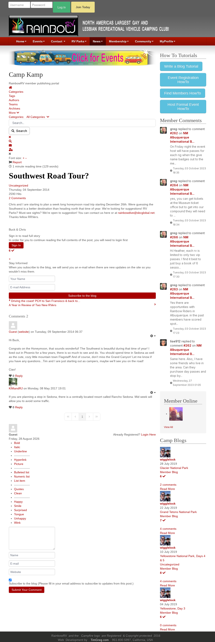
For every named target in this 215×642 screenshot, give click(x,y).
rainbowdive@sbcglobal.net (136, 212)
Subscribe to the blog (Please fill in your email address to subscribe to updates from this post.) (71, 583)
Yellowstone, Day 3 (172, 608)
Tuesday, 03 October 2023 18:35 (189, 170)
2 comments (168, 484)
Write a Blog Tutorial (181, 66)
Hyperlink (20, 459)
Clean (18, 493)
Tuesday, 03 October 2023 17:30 (189, 274)
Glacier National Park (174, 468)
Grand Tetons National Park (178, 512)
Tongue (19, 514)
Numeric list (22, 476)
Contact (57, 41)
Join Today (83, 7)
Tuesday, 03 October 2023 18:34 (189, 222)
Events (38, 41)
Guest (13, 331)
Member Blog (169, 472)
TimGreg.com (100, 640)
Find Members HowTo (182, 93)
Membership (118, 41)
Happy (18, 501)
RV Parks (78, 41)
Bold (17, 443)
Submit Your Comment (27, 589)
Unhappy (20, 518)
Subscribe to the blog (82, 295)
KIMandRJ (16, 388)
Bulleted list (21, 472)
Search (20, 131)
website (24, 331)
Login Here (148, 434)
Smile (17, 506)
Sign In (16, 245)
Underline (20, 451)
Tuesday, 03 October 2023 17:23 (189, 330)
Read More (167, 489)
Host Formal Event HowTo (183, 106)
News (97, 41)
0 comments (168, 625)
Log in (62, 7)
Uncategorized (18, 185)
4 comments (168, 528)
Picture (18, 464)
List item (19, 480)
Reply (19, 375)
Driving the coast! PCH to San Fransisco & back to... (45, 301)
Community (143, 41)
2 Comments (17, 198)
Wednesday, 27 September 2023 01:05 (187, 382)
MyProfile (166, 41)
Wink (17, 522)
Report (17, 162)
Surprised (20, 510)
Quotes (19, 489)
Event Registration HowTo (183, 80)
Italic (17, 447)
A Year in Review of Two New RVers (32, 305)
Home (20, 41)
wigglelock (168, 459)
